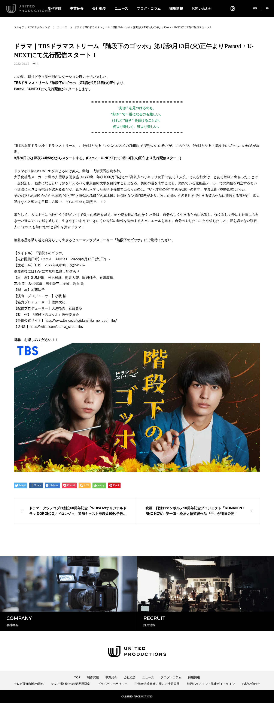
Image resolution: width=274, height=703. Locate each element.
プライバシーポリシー (112, 683)
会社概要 (99, 8)
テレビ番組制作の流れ (29, 683)
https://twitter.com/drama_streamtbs (56, 327)
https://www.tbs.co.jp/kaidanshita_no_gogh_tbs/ (81, 320)
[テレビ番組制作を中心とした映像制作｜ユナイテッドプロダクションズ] (28, 8)
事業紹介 (77, 8)
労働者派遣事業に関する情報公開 (157, 683)
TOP (77, 677)
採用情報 (176, 8)
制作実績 (93, 677)
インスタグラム (233, 8)
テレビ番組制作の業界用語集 (70, 683)
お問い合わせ (202, 8)
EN (255, 8)
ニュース (121, 8)
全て (36, 63)
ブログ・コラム (149, 8)
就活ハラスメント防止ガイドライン (211, 683)
